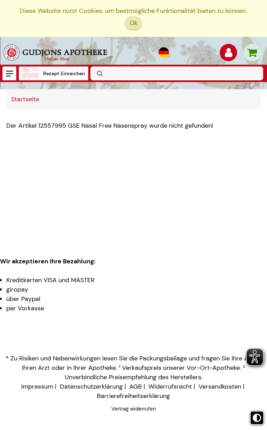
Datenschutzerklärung (91, 386)
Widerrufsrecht (170, 386)
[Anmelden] (228, 54)
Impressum (37, 386)
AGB (135, 386)
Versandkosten (220, 386)
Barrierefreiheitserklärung (133, 396)
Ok (134, 23)
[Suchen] (100, 73)
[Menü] (9, 73)
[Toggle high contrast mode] (257, 417)
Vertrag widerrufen (133, 408)
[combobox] (176, 73)
